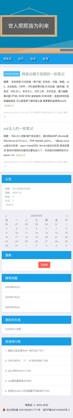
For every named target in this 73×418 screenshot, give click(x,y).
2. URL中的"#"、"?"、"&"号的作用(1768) (26, 360)
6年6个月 (17, 192)
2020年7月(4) (12, 297)
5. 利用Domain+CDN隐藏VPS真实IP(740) (27, 390)
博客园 (7, 59)
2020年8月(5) (12, 287)
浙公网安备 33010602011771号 (23, 409)
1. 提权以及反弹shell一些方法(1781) (24, 350)
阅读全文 (9, 105)
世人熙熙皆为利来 (28, 25)
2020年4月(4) (12, 307)
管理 (45, 59)
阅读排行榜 (13, 341)
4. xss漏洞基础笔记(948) (18, 380)
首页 (21, 59)
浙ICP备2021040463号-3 (56, 409)
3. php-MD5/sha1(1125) (18, 370)
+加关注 (9, 204)
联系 (33, 59)
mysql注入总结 (13, 328)
